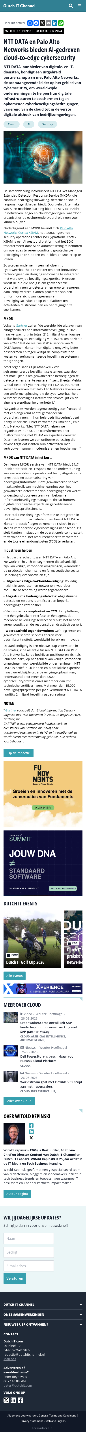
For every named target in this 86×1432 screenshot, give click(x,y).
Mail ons (10, 1359)
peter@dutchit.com (18, 1385)
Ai (29, 124)
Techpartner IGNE (43, 1428)
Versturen (14, 1278)
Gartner (22, 325)
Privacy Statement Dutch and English (43, 1421)
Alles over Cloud (19, 1101)
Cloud (11, 124)
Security (47, 124)
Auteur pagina (17, 1194)
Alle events (14, 976)
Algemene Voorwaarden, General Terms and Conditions (42, 1415)
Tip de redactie (18, 753)
